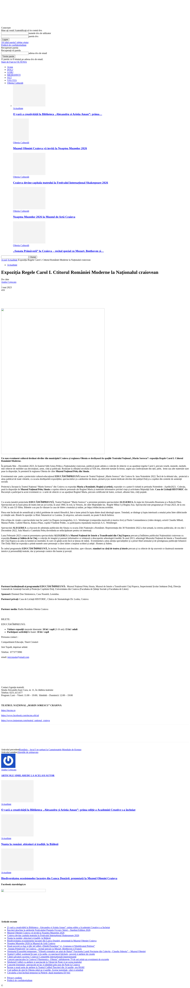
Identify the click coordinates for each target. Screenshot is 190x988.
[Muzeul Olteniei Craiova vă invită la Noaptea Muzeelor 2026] (21, 140)
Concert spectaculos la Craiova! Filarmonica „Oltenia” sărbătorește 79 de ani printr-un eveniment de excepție (58, 959)
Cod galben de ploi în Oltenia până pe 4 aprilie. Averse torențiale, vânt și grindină (45, 970)
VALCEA (12, 80)
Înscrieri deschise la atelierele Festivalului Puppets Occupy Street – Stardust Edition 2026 (48, 930)
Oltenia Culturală (15, 83)
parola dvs (33, 36)
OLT (9, 77)
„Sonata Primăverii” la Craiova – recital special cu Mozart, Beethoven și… (58, 251)
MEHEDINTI (13, 75)
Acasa (10, 67)
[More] (75, 300)
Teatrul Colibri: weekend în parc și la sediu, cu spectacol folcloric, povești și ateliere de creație (51, 954)
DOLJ (10, 69)
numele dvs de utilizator (40, 33)
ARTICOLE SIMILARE (14, 775)
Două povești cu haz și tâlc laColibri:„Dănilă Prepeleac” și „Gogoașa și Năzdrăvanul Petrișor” (51, 946)
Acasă (4, 260)
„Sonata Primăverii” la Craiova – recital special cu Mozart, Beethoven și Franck (44, 948)
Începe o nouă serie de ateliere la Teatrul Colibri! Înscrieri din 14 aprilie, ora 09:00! (45, 967)
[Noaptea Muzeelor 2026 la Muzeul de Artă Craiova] (29, 208)
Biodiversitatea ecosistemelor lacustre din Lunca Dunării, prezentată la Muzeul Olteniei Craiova (59, 878)
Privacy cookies (14, 977)
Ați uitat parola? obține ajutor (14, 42)
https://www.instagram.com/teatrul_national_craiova (25, 720)
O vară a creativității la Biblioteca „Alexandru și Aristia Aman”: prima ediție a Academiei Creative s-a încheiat (68, 809)
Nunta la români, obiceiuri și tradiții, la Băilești (29, 844)
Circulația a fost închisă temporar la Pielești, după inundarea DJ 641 (38, 972)
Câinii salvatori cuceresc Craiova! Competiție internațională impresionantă (41, 956)
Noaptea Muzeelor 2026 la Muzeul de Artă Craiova (44, 216)
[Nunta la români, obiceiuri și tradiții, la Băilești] (17, 835)
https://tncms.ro (8, 710)
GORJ (10, 72)
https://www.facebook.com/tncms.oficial (20, 715)
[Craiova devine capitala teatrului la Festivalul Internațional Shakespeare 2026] (29, 174)
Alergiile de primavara (27, 752)
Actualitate (18, 108)
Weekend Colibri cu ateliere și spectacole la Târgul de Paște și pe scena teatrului (44, 962)
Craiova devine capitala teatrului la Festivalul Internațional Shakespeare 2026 (60, 182)
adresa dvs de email (38, 53)
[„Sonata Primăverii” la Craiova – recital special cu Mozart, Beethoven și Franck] (29, 242)
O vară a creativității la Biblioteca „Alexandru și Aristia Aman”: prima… (57, 114)
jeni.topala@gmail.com (18, 657)
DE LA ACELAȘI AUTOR (40, 775)
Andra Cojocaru (8, 282)
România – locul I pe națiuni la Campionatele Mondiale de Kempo (50, 749)
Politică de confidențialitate (13, 45)
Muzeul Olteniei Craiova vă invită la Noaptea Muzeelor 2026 (50, 148)
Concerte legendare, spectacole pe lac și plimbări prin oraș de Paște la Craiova (43, 964)
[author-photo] (8, 767)
